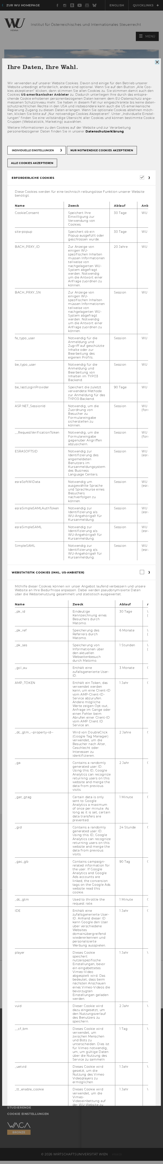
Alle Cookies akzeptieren (32, 162)
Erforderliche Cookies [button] (33, 177)
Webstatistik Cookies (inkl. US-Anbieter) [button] (48, 572)
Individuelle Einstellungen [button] (33, 150)
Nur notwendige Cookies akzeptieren (101, 150)
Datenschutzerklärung (105, 131)
